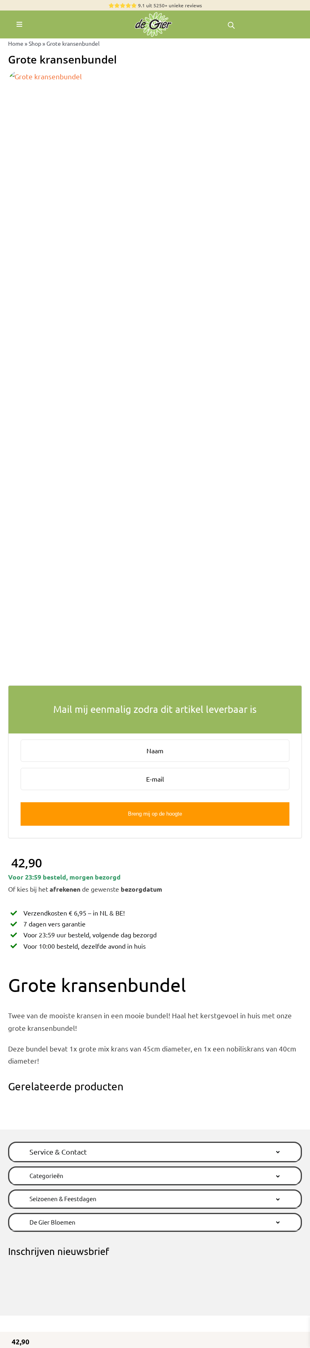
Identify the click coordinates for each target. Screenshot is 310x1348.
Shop (35, 43)
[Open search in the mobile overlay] (231, 24)
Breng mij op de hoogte (155, 814)
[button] (155, 1152)
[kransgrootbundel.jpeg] (155, 373)
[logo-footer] (155, 14)
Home (15, 43)
